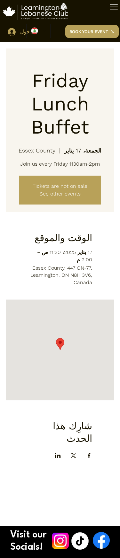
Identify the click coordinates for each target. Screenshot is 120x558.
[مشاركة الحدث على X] (73, 455)
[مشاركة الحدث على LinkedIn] (58, 455)
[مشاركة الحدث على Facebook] (89, 455)
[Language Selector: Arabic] (38, 31)
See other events (60, 194)
